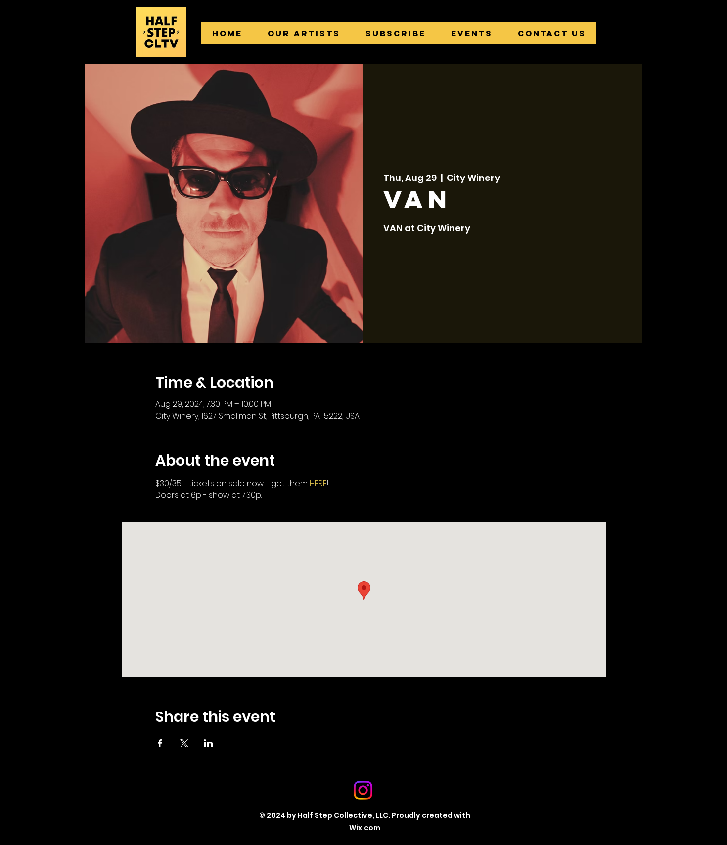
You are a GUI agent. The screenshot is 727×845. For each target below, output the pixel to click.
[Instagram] (363, 790)
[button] (304, 33)
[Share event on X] (184, 743)
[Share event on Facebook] (160, 743)
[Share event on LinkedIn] (208, 743)
